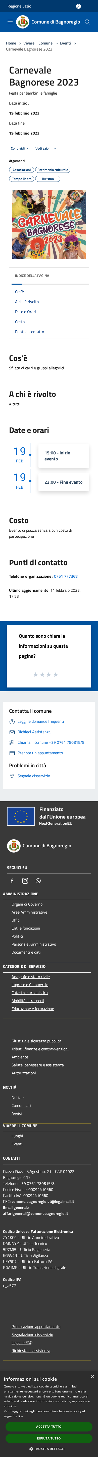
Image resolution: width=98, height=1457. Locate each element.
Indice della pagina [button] (32, 275)
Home (11, 43)
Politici (17, 936)
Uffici (16, 920)
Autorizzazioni (24, 1073)
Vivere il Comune (38, 43)
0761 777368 (66, 576)
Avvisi (17, 1113)
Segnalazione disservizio (32, 1334)
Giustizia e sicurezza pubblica (36, 1041)
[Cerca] (87, 22)
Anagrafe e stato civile (31, 977)
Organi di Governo (27, 904)
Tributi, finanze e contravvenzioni (40, 1049)
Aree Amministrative (29, 912)
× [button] (92, 1376)
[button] (49, 1448)
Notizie (18, 1097)
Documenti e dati (26, 952)
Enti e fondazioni (26, 928)
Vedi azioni (43, 148)
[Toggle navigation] (10, 22)
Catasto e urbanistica (30, 993)
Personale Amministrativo (34, 944)
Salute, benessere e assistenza (38, 1065)
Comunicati (21, 1105)
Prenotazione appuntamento (36, 1326)
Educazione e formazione (33, 1009)
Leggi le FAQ (22, 1342)
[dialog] (49, 1414)
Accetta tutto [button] (49, 1426)
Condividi (18, 148)
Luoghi (17, 1136)
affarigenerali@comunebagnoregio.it (35, 1213)
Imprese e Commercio (30, 985)
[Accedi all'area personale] (78, 6)
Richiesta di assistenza (31, 1350)
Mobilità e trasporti (28, 1001)
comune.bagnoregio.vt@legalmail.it (43, 1201)
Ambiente (20, 1057)
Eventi (65, 43)
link (20, 1416)
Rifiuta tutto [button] (49, 1438)
